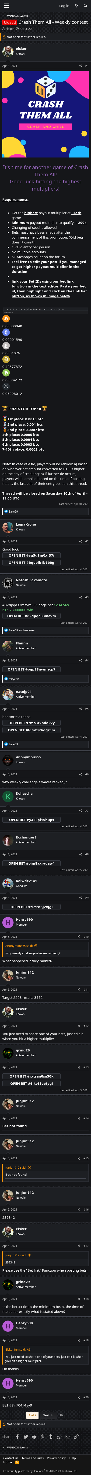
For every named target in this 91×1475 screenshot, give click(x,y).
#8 (87, 854)
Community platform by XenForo (40, 1471)
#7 (87, 811)
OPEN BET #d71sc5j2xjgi (31, 906)
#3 (87, 597)
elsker (10, 29)
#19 (86, 1340)
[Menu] (6, 6)
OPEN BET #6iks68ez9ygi (31, 1083)
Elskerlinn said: (15, 1349)
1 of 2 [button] (32, 1415)
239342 (8, 1217)
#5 (87, 709)
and (22, 630)
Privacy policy (56, 1458)
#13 (86, 1067)
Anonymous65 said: (19, 946)
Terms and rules (33, 1458)
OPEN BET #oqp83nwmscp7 (32, 669)
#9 (87, 898)
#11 (86, 990)
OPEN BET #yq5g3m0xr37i (31, 555)
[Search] (85, 5)
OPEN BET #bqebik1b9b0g (31, 562)
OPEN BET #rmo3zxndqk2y (31, 722)
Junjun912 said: (15, 1167)
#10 (86, 937)
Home (7, 1462)
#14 (86, 1118)
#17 (86, 1246)
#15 (86, 1158)
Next (46, 1415)
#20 (86, 1397)
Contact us (10, 1458)
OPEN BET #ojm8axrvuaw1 (31, 863)
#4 (87, 660)
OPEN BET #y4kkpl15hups (31, 819)
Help (72, 1458)
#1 (87, 66)
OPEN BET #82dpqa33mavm (31, 615)
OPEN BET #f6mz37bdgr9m (31, 730)
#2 (87, 541)
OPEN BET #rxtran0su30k (31, 1076)
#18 (86, 1299)
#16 (86, 1209)
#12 (86, 1026)
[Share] (81, 66)
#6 (87, 774)
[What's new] (76, 5)
